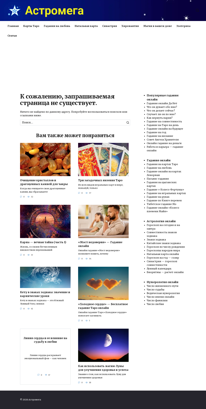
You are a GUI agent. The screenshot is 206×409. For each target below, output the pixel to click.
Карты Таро (31, 25)
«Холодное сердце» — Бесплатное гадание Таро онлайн (103, 306)
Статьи (12, 35)
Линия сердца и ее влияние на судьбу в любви (45, 340)
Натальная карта (86, 25)
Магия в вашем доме (157, 25)
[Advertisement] (103, 66)
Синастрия (109, 25)
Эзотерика (183, 25)
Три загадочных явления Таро (100, 180)
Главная (13, 25)
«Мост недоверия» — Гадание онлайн (100, 244)
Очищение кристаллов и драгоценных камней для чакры (44, 182)
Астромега (54, 10)
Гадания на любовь (57, 25)
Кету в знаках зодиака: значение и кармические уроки (45, 294)
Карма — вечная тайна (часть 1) (43, 242)
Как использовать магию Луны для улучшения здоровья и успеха (103, 368)
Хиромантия (130, 25)
